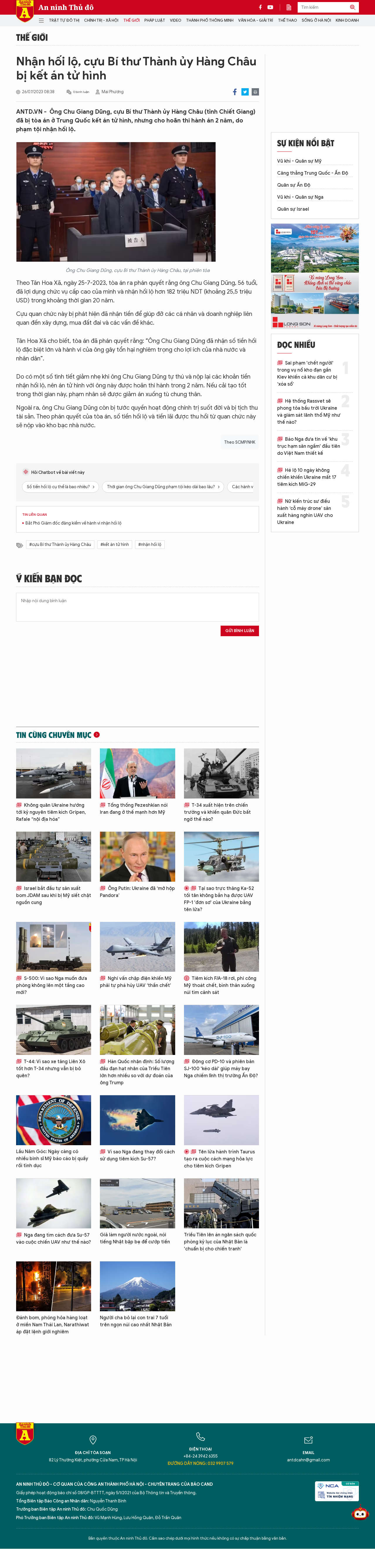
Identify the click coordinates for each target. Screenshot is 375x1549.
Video (175, 20)
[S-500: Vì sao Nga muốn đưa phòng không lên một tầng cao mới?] (53, 947)
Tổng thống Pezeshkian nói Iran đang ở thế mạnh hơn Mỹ (134, 808)
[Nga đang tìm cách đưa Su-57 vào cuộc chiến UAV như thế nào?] (53, 1203)
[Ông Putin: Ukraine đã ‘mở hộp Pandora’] (137, 857)
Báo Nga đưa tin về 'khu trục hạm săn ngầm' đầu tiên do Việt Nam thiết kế (308, 446)
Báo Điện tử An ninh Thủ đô (25, 11)
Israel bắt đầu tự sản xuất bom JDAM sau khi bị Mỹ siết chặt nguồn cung (53, 895)
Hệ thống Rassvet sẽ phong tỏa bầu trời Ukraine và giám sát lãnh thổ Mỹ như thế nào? (308, 411)
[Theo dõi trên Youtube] (270, 7)
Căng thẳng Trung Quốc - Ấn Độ (312, 173)
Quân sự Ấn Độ (293, 185)
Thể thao (287, 20)
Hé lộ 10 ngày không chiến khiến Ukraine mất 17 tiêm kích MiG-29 (306, 477)
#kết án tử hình (114, 544)
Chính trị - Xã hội (101, 20)
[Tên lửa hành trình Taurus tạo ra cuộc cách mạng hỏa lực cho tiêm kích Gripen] (221, 1120)
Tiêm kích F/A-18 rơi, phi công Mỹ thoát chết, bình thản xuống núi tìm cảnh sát (220, 985)
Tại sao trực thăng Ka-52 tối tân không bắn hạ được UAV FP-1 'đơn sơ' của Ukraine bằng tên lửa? (219, 899)
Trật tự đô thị (64, 20)
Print (255, 92)
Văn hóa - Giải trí (255, 20)
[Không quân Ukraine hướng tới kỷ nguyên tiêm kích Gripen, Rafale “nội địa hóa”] (53, 773)
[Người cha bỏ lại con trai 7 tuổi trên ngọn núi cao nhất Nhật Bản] (137, 1286)
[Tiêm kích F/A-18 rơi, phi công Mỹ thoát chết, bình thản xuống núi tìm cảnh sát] (221, 947)
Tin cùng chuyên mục (53, 735)
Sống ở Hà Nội (316, 20)
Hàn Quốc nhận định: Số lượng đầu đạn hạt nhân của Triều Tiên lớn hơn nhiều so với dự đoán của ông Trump (137, 1072)
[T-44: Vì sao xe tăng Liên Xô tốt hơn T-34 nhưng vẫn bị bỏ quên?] (53, 1030)
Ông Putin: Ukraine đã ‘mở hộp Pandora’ (137, 892)
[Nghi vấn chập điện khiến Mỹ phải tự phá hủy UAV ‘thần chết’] (137, 947)
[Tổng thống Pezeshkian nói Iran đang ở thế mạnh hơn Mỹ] (137, 773)
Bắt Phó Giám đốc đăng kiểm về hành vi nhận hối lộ (73, 523)
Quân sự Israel (293, 209)
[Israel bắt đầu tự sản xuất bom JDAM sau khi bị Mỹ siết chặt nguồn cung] (53, 857)
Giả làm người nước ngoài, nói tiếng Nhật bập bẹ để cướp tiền (135, 1238)
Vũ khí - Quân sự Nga (300, 197)
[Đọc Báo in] (292, 7)
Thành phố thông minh (209, 20)
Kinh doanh (347, 20)
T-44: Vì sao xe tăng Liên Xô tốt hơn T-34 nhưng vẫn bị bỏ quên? (50, 1069)
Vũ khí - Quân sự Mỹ (299, 161)
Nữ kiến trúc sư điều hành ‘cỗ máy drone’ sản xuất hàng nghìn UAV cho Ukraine (305, 511)
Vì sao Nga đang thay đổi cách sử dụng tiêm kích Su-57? (137, 1155)
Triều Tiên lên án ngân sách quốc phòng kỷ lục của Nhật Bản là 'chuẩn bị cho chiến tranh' (220, 1242)
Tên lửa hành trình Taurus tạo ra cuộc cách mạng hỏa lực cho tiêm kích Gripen (219, 1159)
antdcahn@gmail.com (308, 1460)
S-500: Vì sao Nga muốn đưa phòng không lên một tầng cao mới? (51, 985)
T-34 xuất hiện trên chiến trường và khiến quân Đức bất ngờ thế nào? (217, 812)
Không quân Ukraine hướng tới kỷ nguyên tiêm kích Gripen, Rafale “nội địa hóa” (51, 812)
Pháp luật (154, 20)
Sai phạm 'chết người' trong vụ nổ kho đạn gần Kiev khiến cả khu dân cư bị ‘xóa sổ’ (307, 373)
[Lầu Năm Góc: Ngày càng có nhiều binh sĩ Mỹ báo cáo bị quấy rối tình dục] (53, 1120)
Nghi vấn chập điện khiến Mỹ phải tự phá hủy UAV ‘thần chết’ (136, 982)
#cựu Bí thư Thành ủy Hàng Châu (60, 544)
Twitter (245, 92)
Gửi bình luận (239, 630)
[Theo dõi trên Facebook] (262, 7)
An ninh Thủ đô (66, 7)
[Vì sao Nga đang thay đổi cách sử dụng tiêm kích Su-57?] (137, 1120)
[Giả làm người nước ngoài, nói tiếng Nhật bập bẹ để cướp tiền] (137, 1203)
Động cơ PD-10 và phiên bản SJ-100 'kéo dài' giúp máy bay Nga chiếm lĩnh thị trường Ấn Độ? (221, 1069)
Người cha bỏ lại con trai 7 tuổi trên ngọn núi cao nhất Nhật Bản (136, 1321)
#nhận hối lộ (149, 544)
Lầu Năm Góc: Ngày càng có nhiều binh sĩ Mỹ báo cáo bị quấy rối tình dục (52, 1159)
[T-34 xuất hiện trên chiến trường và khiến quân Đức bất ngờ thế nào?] (221, 773)
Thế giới (131, 20)
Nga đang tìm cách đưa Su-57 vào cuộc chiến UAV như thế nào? (53, 1238)
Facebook (234, 92)
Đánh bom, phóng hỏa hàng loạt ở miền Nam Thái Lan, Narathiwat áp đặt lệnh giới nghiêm (52, 1325)
